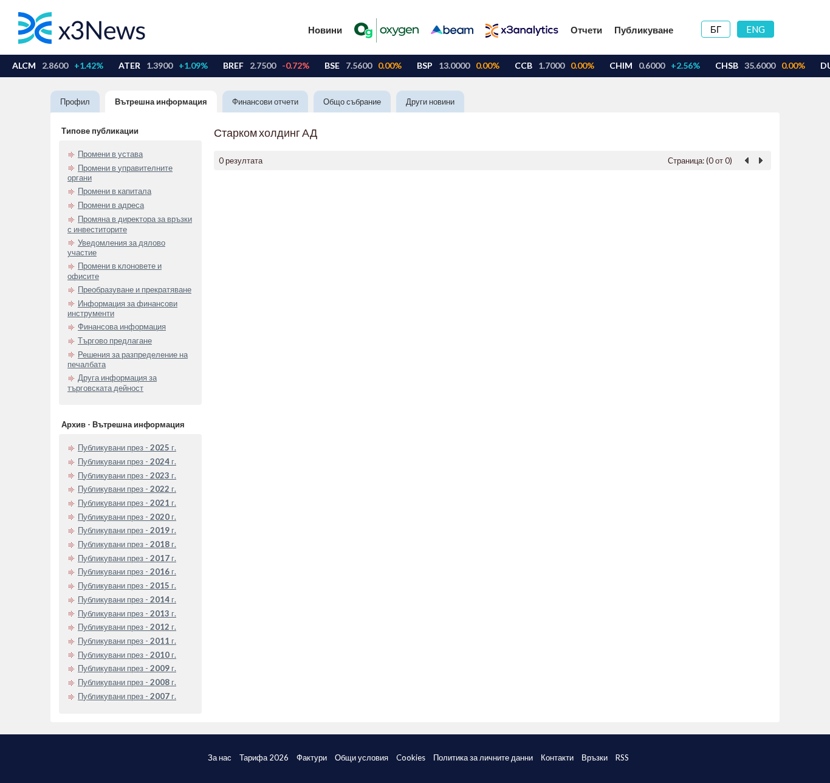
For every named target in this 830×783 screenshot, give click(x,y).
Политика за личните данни (483, 757)
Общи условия (361, 757)
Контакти (557, 757)
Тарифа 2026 (264, 757)
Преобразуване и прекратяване (134, 289)
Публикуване (643, 29)
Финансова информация (122, 326)
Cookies (410, 757)
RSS (622, 757)
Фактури (312, 757)
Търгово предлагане (115, 340)
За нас (220, 757)
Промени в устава (110, 154)
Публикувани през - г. (127, 447)
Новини (325, 29)
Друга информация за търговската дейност (112, 383)
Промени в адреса (111, 205)
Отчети (586, 29)
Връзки (594, 757)
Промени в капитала (114, 191)
